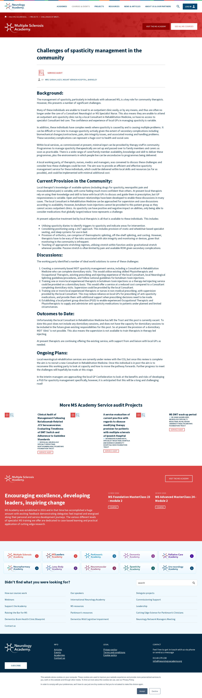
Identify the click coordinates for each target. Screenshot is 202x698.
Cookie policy (110, 655)
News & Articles (132, 6)
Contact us (10, 625)
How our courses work (16, 593)
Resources (114, 6)
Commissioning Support (148, 599)
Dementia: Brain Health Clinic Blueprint (25, 619)
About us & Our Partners (158, 6)
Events (57, 652)
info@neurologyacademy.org (167, 661)
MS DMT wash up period (183, 414)
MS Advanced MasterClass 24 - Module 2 (175, 499)
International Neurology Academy (88, 599)
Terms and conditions (114, 652)
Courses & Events (81, 6)
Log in (188, 6)
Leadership (141, 606)
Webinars (9, 599)
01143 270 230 (160, 657)
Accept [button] (142, 691)
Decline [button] (155, 691)
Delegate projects (145, 593)
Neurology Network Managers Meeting (155, 619)
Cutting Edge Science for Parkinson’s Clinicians (159, 612)
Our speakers (77, 593)
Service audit (55, 72)
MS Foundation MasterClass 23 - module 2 (129, 499)
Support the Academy (15, 606)
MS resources (77, 606)
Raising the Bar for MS (16, 612)
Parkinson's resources (82, 612)
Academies (62, 6)
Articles (58, 649)
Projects (99, 6)
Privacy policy (110, 649)
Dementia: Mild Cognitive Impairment (90, 619)
